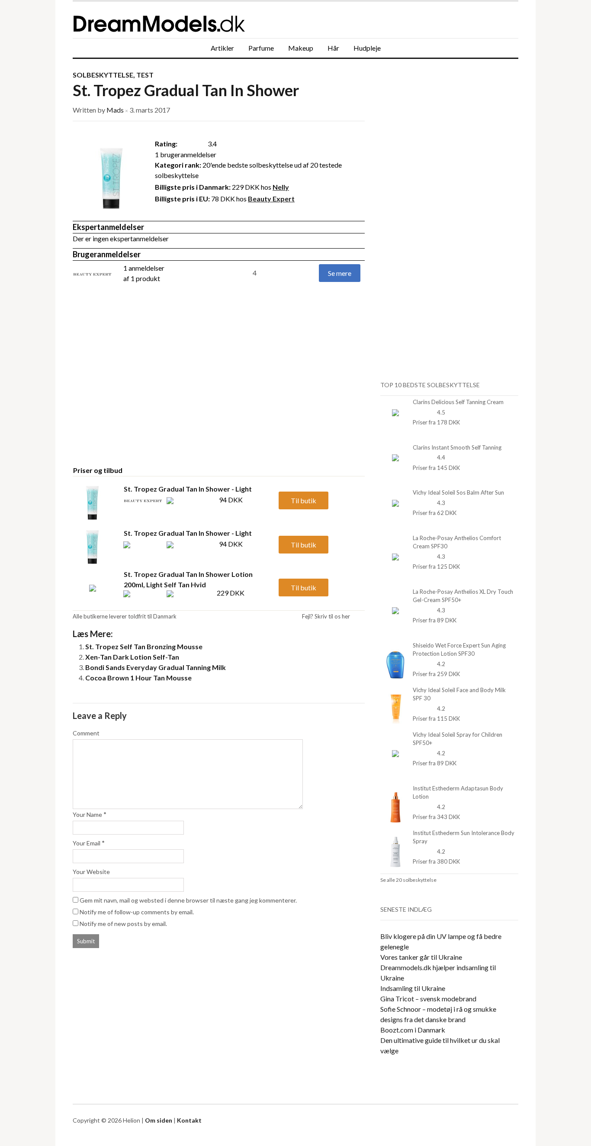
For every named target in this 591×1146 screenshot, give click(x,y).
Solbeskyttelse (103, 75)
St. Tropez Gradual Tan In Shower (186, 90)
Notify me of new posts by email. (123, 923)
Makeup (300, 48)
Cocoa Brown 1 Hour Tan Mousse (138, 677)
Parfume (261, 48)
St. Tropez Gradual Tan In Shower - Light (188, 489)
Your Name (87, 814)
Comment (86, 733)
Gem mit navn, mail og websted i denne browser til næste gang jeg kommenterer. (188, 900)
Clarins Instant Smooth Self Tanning (457, 447)
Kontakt (189, 1120)
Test (145, 75)
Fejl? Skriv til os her (326, 616)
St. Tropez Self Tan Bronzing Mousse (143, 646)
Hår (333, 48)
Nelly (281, 187)
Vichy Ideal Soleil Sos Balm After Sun (458, 492)
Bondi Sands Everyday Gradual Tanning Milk (155, 667)
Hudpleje (367, 48)
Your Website (91, 871)
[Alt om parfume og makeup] (202, 20)
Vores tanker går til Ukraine (421, 957)
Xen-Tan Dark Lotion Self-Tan (132, 657)
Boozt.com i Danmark (412, 1030)
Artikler (222, 48)
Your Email (86, 843)
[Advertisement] (145, 390)
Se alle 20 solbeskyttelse (408, 880)
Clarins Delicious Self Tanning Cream (458, 401)
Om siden (158, 1120)
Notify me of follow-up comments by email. (137, 912)
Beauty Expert (271, 198)
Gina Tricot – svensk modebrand (428, 998)
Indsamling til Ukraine (412, 988)
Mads (115, 110)
